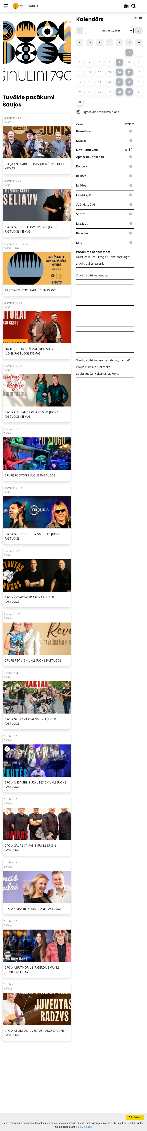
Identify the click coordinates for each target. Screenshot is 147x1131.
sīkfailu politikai (84, 1126)
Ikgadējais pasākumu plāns (100, 112)
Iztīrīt (138, 18)
